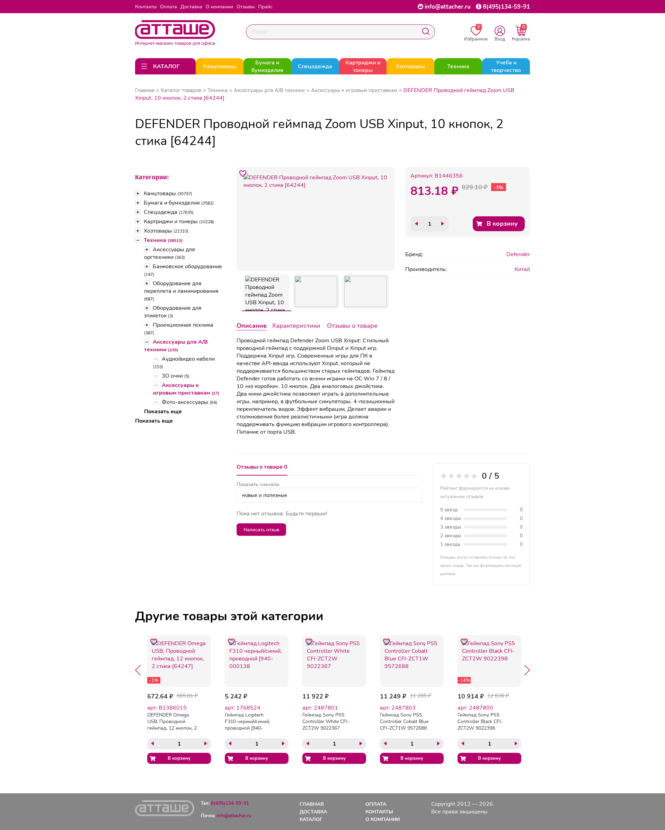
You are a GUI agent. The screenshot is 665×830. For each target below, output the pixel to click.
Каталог (311, 819)
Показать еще (163, 411)
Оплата (168, 6)
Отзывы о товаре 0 (262, 467)
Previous (138, 670)
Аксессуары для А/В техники (176, 345)
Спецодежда (169, 212)
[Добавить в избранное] (243, 173)
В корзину (502, 223)
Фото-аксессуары (189, 402)
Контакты (146, 6)
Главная (144, 90)
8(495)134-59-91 (506, 7)
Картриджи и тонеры (179, 221)
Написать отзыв (261, 529)
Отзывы (246, 6)
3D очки (175, 376)
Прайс (265, 6)
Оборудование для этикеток (173, 311)
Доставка (191, 6)
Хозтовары (166, 231)
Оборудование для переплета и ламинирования (181, 291)
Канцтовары (168, 193)
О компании (219, 6)
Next (527, 670)
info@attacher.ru (448, 7)
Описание (252, 326)
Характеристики (296, 326)
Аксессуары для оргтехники (169, 253)
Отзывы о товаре (352, 326)
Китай (522, 269)
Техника (163, 240)
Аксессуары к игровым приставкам (186, 389)
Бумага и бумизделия (179, 203)
